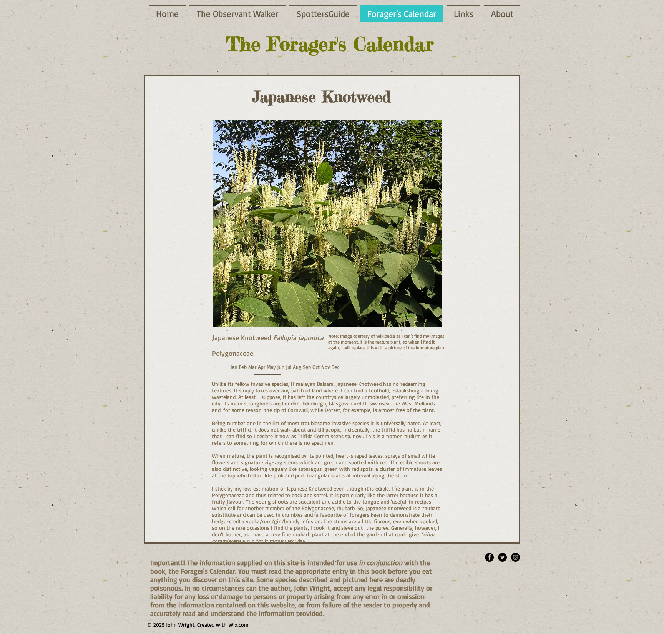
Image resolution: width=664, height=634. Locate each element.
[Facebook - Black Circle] (489, 557)
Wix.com (239, 624)
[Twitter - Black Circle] (502, 557)
